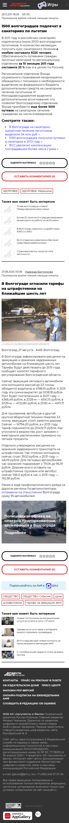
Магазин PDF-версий (18, 690)
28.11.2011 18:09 (10, 14)
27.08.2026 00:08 (12, 271)
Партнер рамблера (33, 806)
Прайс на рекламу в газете (41, 680)
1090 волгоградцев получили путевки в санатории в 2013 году (35, 139)
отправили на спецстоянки (22, 492)
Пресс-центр (51, 685)
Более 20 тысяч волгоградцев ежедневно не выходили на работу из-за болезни (40, 219)
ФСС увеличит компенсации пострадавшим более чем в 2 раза (30, 147)
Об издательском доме (21, 685)
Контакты (10, 680)
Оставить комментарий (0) (34, 176)
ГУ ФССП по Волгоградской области (25, 343)
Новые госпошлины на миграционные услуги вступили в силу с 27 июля (38, 619)
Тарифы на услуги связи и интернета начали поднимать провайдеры (37, 631)
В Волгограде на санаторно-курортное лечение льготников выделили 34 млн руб (28, 130)
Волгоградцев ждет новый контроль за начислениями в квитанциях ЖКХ (38, 642)
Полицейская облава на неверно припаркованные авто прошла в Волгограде (30, 520)
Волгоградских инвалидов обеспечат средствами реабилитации (38, 241)
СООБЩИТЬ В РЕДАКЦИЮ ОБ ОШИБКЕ (29, 703)
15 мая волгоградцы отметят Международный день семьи (33, 207)
